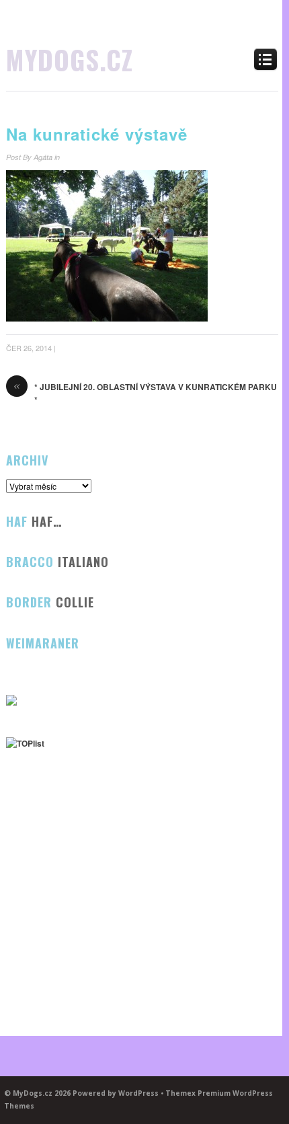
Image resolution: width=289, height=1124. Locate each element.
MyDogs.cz (69, 59)
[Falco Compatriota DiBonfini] (11, 702)
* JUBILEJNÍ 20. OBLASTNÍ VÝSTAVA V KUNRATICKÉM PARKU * (145, 393)
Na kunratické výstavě (97, 133)
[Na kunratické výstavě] (107, 318)
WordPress (138, 1093)
